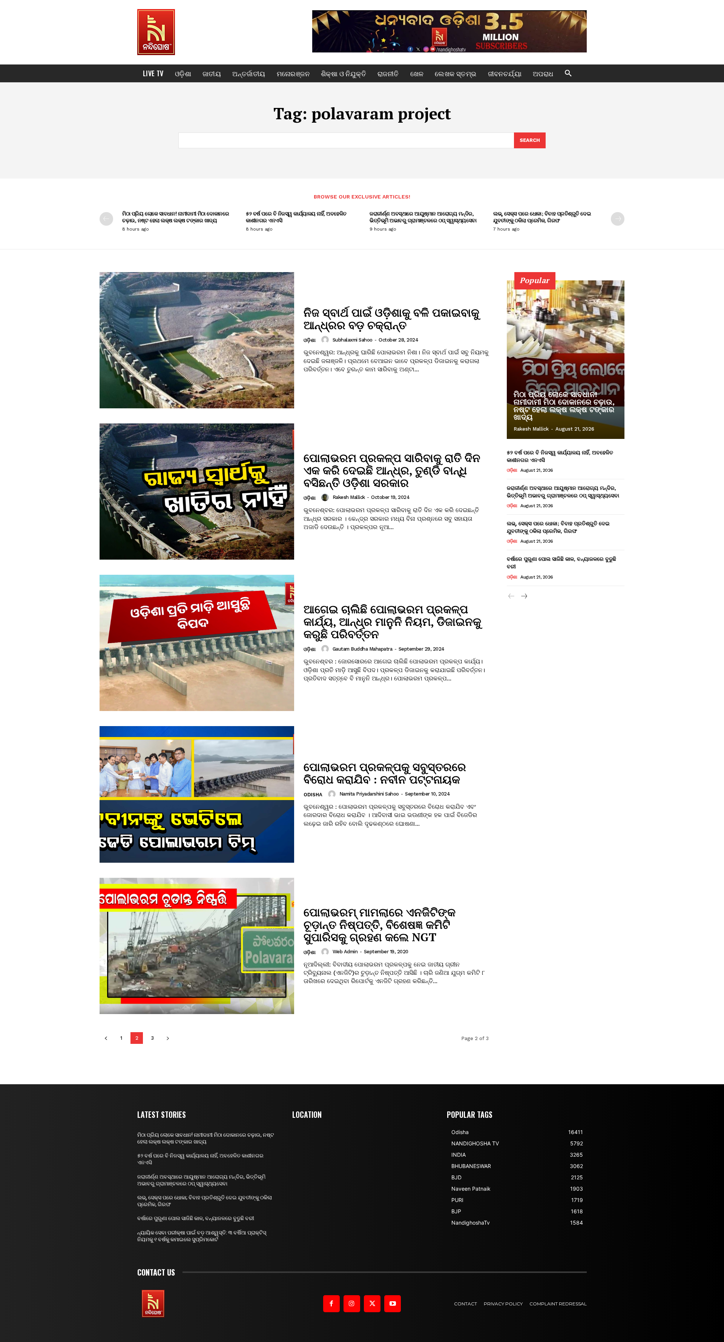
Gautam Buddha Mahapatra (363, 649)
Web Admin (345, 951)
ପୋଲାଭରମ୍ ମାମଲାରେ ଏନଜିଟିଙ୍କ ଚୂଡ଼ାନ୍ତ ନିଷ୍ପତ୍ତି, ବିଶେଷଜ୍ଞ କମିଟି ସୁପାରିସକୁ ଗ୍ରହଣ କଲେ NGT (380, 925)
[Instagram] (352, 1303)
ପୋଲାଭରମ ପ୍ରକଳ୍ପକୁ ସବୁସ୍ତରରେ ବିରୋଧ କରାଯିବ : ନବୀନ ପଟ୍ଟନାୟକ (385, 773)
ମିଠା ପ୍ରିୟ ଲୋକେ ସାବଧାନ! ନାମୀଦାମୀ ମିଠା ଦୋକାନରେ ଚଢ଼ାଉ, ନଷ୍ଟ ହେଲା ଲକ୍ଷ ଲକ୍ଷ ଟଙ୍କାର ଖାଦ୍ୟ (175, 217)
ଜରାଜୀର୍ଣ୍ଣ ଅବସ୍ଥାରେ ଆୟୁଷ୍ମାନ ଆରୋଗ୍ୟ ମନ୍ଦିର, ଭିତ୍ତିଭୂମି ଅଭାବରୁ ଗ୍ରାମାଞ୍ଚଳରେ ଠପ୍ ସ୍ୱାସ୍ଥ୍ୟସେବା (423, 217)
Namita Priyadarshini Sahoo (369, 794)
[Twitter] (372, 1303)
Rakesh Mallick (349, 497)
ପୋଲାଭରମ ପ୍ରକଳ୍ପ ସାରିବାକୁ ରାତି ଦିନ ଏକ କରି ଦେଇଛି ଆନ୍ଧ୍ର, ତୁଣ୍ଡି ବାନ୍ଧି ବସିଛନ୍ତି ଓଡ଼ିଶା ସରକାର (392, 470)
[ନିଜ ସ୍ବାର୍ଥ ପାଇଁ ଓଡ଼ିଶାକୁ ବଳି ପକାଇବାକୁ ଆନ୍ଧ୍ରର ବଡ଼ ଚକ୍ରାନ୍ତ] (197, 340)
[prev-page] (106, 219)
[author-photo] (326, 339)
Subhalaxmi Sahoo (353, 340)
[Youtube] (392, 1303)
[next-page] (617, 219)
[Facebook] (331, 1303)
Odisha (313, 794)
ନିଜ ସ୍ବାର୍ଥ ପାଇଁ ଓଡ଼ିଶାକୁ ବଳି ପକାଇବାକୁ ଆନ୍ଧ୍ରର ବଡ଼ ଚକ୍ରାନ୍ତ (391, 318)
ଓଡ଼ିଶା (310, 340)
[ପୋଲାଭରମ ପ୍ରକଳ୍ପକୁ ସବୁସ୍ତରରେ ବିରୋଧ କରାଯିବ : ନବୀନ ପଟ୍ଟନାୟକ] (197, 794)
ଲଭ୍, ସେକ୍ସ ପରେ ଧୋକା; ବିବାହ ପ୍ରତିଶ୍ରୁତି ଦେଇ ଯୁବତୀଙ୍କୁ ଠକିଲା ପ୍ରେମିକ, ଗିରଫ (542, 217)
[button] (568, 74)
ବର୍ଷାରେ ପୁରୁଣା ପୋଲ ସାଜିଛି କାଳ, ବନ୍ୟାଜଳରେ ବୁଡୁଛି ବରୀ (561, 562)
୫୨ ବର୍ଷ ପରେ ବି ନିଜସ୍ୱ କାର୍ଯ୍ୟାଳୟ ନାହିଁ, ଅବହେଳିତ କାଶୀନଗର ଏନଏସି (296, 217)
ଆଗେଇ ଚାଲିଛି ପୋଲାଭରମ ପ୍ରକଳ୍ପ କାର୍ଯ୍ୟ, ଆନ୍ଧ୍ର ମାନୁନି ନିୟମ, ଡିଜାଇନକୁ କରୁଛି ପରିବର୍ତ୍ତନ (392, 622)
